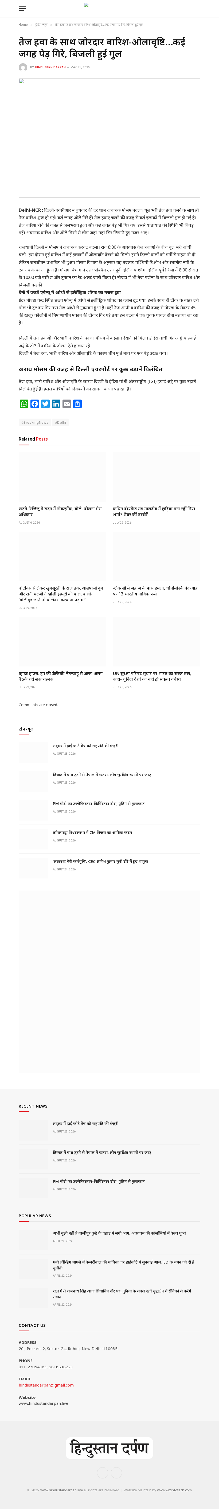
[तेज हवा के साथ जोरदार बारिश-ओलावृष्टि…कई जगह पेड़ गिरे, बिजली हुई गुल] (109, 138)
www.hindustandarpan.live (61, 1490)
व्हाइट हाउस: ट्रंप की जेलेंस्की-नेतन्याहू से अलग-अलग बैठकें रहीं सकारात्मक (61, 676)
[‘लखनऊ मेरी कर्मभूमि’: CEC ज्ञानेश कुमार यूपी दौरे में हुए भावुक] (33, 868)
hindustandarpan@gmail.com (46, 1385)
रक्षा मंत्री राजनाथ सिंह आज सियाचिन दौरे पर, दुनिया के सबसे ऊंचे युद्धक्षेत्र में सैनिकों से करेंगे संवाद (122, 1293)
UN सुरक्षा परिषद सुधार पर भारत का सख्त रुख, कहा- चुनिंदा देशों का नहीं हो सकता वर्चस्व (152, 676)
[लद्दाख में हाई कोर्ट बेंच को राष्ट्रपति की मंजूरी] (33, 752)
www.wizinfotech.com (174, 1490)
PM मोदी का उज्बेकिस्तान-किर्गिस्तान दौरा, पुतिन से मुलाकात (99, 803)
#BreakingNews (34, 422)
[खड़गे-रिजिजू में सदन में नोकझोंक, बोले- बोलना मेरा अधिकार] (62, 477)
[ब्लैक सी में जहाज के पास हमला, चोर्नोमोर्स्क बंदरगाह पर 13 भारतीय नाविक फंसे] (156, 556)
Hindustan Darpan (50, 67)
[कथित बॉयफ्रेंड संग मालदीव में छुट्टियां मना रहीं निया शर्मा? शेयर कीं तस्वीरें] (156, 477)
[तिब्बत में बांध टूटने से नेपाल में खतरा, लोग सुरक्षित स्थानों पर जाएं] (33, 781)
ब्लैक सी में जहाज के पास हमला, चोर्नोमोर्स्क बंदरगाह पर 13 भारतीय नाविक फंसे (155, 591)
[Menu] (22, 9)
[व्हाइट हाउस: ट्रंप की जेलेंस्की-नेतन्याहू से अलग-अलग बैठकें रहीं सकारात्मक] (62, 641)
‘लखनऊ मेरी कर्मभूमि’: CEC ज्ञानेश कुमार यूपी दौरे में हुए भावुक (100, 861)
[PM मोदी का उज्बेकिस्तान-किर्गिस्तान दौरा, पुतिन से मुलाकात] (33, 810)
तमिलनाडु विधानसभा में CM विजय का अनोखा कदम (92, 832)
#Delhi (60, 422)
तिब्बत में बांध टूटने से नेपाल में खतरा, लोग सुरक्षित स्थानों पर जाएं (102, 774)
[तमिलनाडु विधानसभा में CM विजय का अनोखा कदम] (33, 839)
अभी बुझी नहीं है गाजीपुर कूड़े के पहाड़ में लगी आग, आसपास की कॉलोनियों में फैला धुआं (119, 1233)
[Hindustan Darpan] (109, 8)
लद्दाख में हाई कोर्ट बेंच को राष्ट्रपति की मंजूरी (85, 745)
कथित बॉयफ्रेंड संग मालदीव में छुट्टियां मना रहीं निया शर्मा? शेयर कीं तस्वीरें (154, 511)
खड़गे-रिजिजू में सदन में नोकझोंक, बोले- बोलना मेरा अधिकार (60, 511)
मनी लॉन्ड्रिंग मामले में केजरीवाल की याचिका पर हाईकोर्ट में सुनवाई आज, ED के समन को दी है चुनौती (123, 1264)
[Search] (197, 9)
